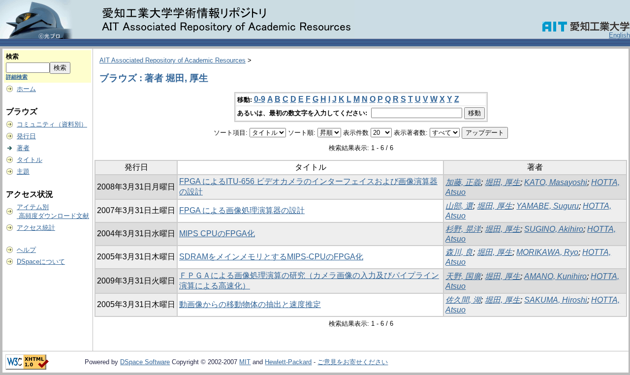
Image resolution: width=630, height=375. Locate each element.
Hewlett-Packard (288, 362)
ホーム (26, 89)
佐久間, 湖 (463, 300)
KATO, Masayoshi (555, 182)
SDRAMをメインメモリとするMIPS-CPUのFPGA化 (271, 256)
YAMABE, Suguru (547, 206)
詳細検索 (17, 77)
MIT (245, 362)
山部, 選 (459, 206)
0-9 (259, 99)
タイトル (29, 159)
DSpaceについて (41, 261)
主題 (23, 171)
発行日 (26, 136)
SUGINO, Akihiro (553, 229)
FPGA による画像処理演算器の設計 (242, 210)
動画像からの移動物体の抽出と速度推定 (250, 304)
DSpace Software (145, 362)
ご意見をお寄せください (352, 362)
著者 (23, 148)
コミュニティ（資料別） (52, 124)
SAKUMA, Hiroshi (555, 300)
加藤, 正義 (463, 182)
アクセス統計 (36, 227)
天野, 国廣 (463, 276)
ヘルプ (26, 249)
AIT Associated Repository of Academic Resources (172, 60)
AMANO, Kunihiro (555, 276)
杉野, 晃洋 (463, 229)
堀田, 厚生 (502, 182)
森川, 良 (459, 252)
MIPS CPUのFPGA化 (217, 233)
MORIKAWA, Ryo (547, 252)
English (619, 35)
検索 (12, 56)
